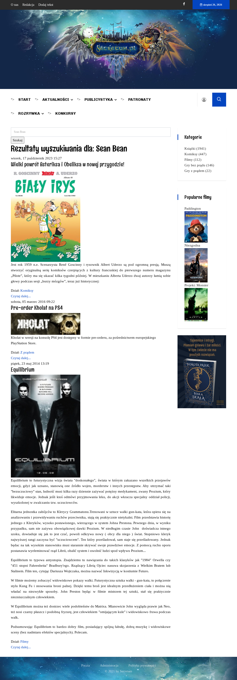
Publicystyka (98, 99)
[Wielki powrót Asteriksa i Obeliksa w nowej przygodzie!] (45, 215)
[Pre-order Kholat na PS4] (45, 323)
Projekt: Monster (196, 285)
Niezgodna (192, 245)
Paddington (192, 208)
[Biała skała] (202, 371)
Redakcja (28, 4)
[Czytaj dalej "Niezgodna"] (196, 265)
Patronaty (139, 99)
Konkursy (65, 113)
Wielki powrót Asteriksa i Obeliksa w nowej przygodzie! (67, 164)
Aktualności (55, 99)
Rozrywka (29, 113)
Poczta (85, 665)
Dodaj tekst (45, 4)
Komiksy (27, 290)
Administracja (109, 665)
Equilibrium (22, 369)
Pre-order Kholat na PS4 (37, 307)
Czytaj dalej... (21, 296)
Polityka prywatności (142, 665)
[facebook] (184, 4)
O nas (14, 4)
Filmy (24, 641)
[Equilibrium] (45, 426)
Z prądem (27, 352)
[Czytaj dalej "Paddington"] (196, 226)
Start (24, 99)
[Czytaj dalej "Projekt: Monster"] (196, 304)
